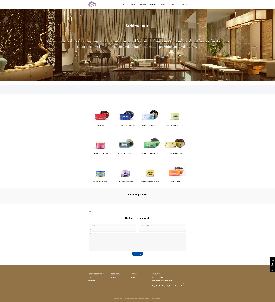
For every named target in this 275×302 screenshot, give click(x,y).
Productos (133, 4)
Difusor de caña (91, 280)
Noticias (172, 4)
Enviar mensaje (137, 254)
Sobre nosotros (153, 4)
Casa (123, 4)
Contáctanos (162, 4)
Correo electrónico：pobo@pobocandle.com (162, 280)
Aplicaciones (143, 4)
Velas (89, 277)
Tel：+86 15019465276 (157, 277)
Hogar (91, 82)
